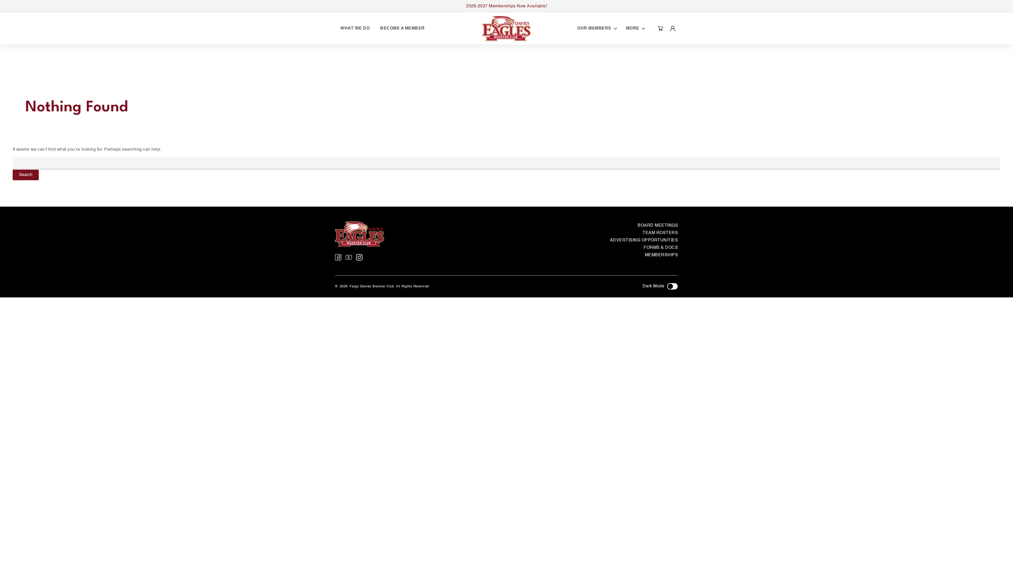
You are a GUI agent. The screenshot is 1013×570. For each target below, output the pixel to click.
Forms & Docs (661, 248)
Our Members (594, 28)
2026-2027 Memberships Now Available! (506, 6)
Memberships (661, 255)
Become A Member (402, 28)
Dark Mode (654, 286)
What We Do (355, 28)
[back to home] (506, 28)
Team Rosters (660, 233)
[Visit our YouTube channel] (349, 257)
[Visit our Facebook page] (338, 257)
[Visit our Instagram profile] (359, 257)
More (632, 28)
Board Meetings (658, 226)
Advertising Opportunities (644, 240)
